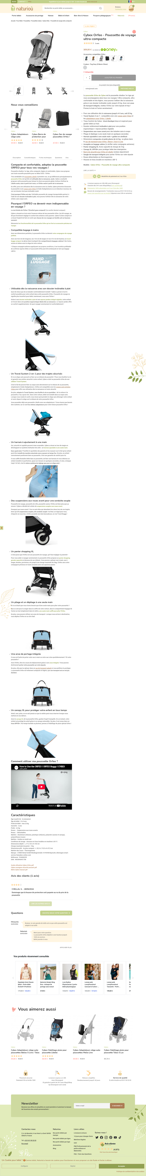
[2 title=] (14, 140)
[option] (20, 127)
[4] (91, 43)
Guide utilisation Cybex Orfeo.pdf (22, 865)
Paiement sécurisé (25, 1078)
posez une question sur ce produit (99, 193)
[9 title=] (41, 140)
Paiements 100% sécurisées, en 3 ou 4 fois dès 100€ (105, 188)
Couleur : (95, 64)
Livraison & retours (80, 1133)
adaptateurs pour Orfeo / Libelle (98, 119)
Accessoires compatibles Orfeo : (94, 54)
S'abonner (116, 1106)
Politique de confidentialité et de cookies (130, 1171)
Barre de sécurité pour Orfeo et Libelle (98, 152)
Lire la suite (88, 170)
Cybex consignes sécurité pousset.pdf (24, 867)
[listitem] (26, 978)
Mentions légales (80, 1139)
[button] (13, 978)
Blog (14, 2)
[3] (89, 43)
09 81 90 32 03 (92, 2)
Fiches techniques (45, 158)
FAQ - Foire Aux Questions (82, 1154)
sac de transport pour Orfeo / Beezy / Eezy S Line (104, 142)
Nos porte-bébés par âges (61, 1138)
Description (17, 158)
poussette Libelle (31, 177)
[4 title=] (19, 140)
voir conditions (117, 185)
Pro (29, 2)
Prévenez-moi (126, 89)
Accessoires (57, 1145)
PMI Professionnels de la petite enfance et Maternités (82, 1148)
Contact (22, 2)
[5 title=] (21, 140)
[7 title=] (39, 140)
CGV (75, 1143)
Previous (11, 91)
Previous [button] (6, 129)
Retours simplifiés (88, 1078)
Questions (58, 158)
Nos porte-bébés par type (61, 1142)
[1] (84, 43)
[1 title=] (12, 140)
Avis (67, 158)
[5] (93, 43)
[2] (87, 43)
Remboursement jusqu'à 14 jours (88, 1080)
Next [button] (77, 129)
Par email (24, 1144)
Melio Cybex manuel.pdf (19, 870)
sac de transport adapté (43, 668)
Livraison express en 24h (57, 1078)
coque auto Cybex (124, 116)
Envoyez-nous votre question (55, 913)
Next (72, 91)
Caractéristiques (30, 158)
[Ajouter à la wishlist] (134, 31)
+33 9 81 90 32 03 (30, 1140)
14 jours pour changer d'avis (83, 1136)
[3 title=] (16, 140)
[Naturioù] (22, 8)
